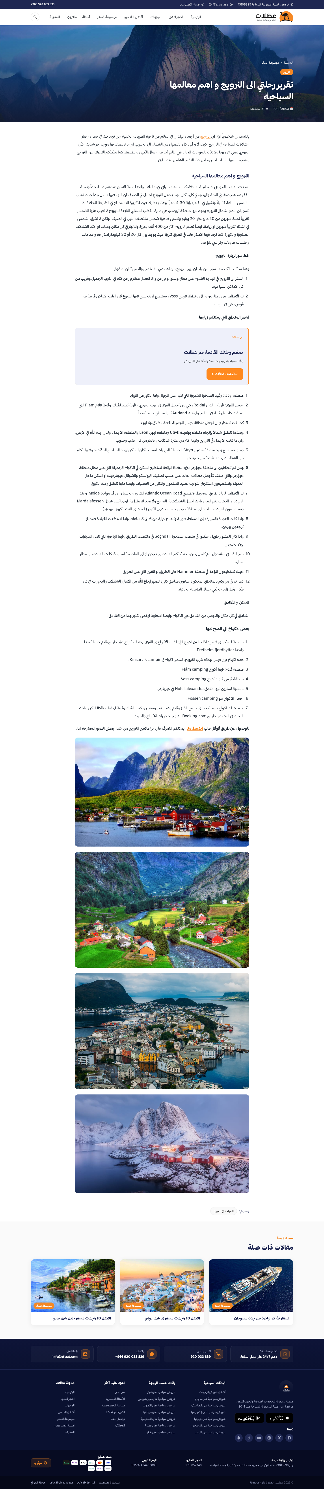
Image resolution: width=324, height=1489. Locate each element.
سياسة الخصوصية (113, 1405)
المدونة (55, 17)
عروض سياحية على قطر (161, 1432)
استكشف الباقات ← (224, 374)
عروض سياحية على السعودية (158, 1419)
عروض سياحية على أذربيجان (208, 1425)
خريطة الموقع (38, 1482)
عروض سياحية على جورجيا (209, 1419)
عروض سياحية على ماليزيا (210, 1399)
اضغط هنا (195, 728)
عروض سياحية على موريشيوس (156, 1399)
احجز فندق (176, 17)
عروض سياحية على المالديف (208, 1405)
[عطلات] (274, 17)
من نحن (120, 1392)
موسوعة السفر (107, 17)
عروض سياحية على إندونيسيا (208, 1412)
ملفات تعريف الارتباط (61, 1482)
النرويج (286, 72)
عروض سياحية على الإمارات (159, 1405)
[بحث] (35, 17)
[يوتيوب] (259, 1438)
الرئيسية (196, 17)
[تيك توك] (249, 1438)
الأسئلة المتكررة (115, 1399)
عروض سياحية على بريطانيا (159, 1412)
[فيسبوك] (289, 1438)
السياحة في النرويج (224, 1211)
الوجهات (156, 17)
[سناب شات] (239, 1438)
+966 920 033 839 (43, 4)
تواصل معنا (118, 1419)
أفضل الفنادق (134, 17)
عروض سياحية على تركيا (161, 1392)
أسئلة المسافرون (78, 17)
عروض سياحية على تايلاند (210, 1432)
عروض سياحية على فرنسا (160, 1425)
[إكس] (279, 1438)
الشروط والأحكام (115, 1412)
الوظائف (120, 1425)
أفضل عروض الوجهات (212, 1392)
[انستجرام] (269, 1438)
